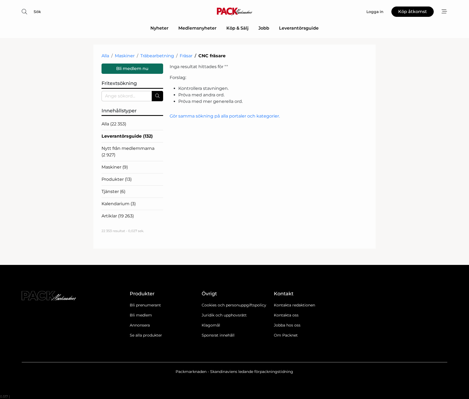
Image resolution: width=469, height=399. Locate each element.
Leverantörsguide (299, 28)
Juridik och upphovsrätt (224, 315)
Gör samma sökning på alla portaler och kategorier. (225, 116)
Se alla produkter (146, 335)
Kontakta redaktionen (294, 305)
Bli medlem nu (132, 68)
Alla (105, 55)
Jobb (263, 28)
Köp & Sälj (237, 28)
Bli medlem (141, 315)
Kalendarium (119, 203)
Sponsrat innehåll (218, 335)
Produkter (117, 179)
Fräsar (186, 55)
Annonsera (140, 325)
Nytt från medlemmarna (128, 151)
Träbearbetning (157, 55)
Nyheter (159, 28)
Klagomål (211, 325)
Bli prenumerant (145, 305)
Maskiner (125, 55)
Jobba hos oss (287, 325)
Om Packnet (286, 335)
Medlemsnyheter (197, 28)
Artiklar (118, 215)
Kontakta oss (286, 315)
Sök (37, 11)
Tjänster (113, 191)
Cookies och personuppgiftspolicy (234, 305)
